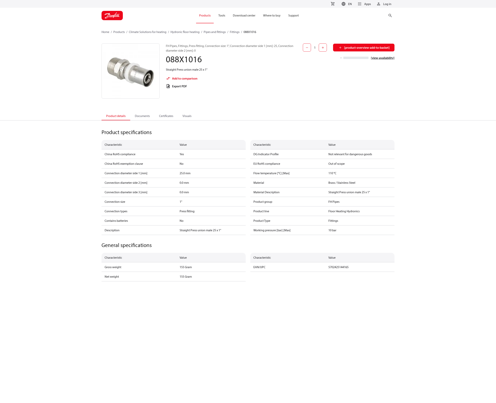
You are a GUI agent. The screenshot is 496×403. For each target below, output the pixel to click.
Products (119, 32)
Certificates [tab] (166, 116)
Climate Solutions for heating (147, 32)
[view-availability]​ (382, 58)
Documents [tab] (142, 116)
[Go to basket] (333, 4)
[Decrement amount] (307, 47)
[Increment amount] (323, 47)
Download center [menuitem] (244, 15)
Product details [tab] (116, 116)
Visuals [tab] (187, 116)
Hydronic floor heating (185, 32)
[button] (346, 4)
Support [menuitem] (293, 15)
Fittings (234, 32)
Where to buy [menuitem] (272, 15)
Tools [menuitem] (221, 15)
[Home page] (112, 15)
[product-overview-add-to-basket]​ (367, 47)
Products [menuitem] (205, 15)
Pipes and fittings (215, 32)
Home (105, 32)
